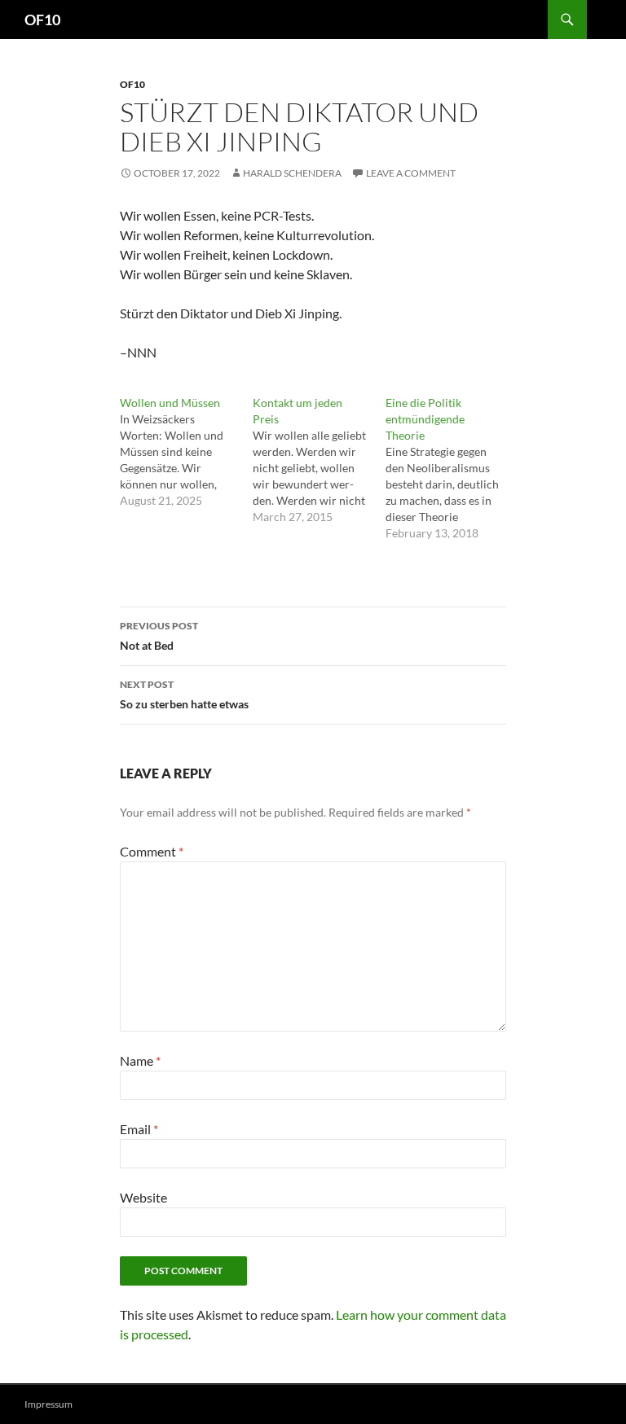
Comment (151, 851)
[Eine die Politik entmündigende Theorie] (452, 468)
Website (143, 1197)
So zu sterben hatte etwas (184, 694)
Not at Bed (159, 636)
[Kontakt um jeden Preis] (319, 460)
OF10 (42, 19)
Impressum (48, 1404)
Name (140, 1060)
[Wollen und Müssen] (186, 452)
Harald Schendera (292, 173)
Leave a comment (411, 173)
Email (139, 1129)
